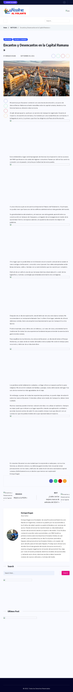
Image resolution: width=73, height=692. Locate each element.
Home (5, 28)
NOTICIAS (13, 28)
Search (65, 573)
